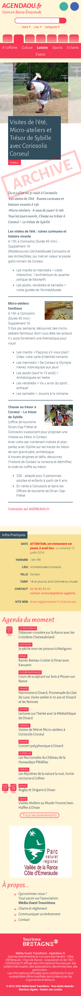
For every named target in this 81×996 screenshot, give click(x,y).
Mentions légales (28, 989)
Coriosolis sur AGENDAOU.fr (28, 509)
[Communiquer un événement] (63, 6)
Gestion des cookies (51, 989)
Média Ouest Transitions (35, 986)
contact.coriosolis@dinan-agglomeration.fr (54, 593)
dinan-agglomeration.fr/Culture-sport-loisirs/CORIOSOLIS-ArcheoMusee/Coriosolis (54, 601)
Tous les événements (39, 815)
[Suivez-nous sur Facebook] (74, 6)
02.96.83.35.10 (40, 588)
